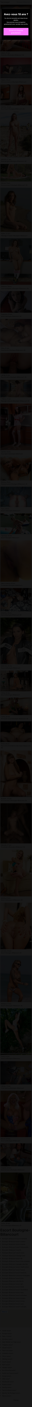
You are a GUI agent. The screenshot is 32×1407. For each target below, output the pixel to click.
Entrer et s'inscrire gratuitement (16, 32)
